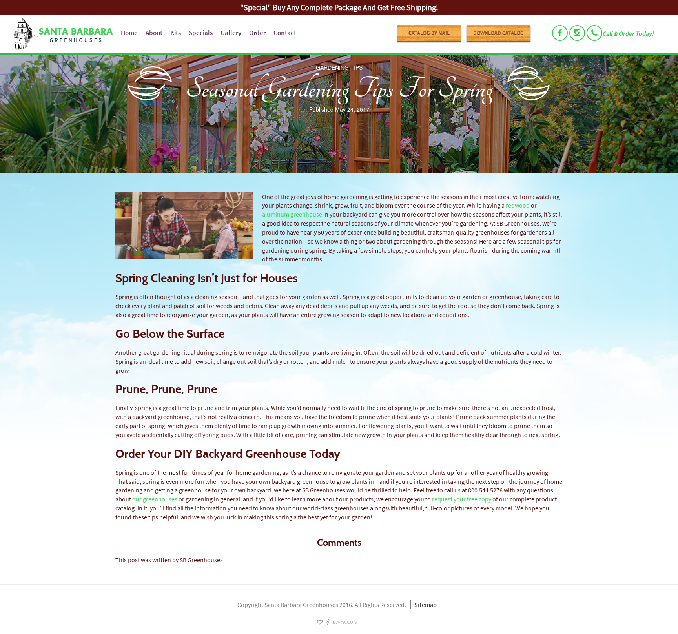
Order (257, 32)
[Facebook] (560, 33)
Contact (284, 32)
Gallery (231, 32)
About (154, 32)
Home (129, 32)
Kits (175, 32)
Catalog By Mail (429, 32)
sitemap (425, 604)
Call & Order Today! (628, 33)
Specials (201, 32)
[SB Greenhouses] (61, 34)
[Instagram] (577, 33)
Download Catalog (498, 32)
